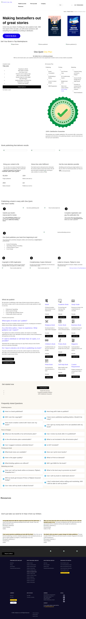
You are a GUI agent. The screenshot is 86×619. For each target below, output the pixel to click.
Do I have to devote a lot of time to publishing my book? (21, 348)
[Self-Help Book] (60, 361)
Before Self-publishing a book (65, 566)
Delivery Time (46, 566)
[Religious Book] (46, 321)
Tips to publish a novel (64, 570)
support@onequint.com (49, 606)
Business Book (76, 325)
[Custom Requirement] (73, 361)
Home (65, 11)
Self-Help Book (63, 364)
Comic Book (62, 325)
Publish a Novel (30, 563)
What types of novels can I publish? (14, 321)
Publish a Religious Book (31, 570)
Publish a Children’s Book (31, 575)
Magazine (74, 344)
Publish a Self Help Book (31, 564)
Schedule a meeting (30, 597)
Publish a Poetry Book (31, 568)
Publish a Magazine (30, 577)
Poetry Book (62, 344)
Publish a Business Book (31, 566)
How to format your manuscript (66, 568)
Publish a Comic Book (31, 578)
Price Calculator (47, 564)
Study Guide (75, 304)
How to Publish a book (64, 563)
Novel (47, 304)
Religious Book (50, 325)
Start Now (12, 563)
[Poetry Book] (60, 340)
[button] (46, 26)
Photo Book (49, 364)
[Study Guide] (73, 300)
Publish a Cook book (30, 580)
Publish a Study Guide (31, 573)
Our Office (29, 595)
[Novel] (46, 300)
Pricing (11, 564)
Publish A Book (70, 11)
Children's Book (50, 344)
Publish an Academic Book (32, 571)
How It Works (12, 566)
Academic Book (63, 304)
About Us (11, 595)
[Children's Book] (46, 340)
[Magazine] (73, 340)
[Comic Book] (60, 321)
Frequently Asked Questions (15, 568)
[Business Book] (73, 321)
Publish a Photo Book (31, 582)
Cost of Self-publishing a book (65, 564)
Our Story (12, 597)
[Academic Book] (60, 300)
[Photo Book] (46, 361)
